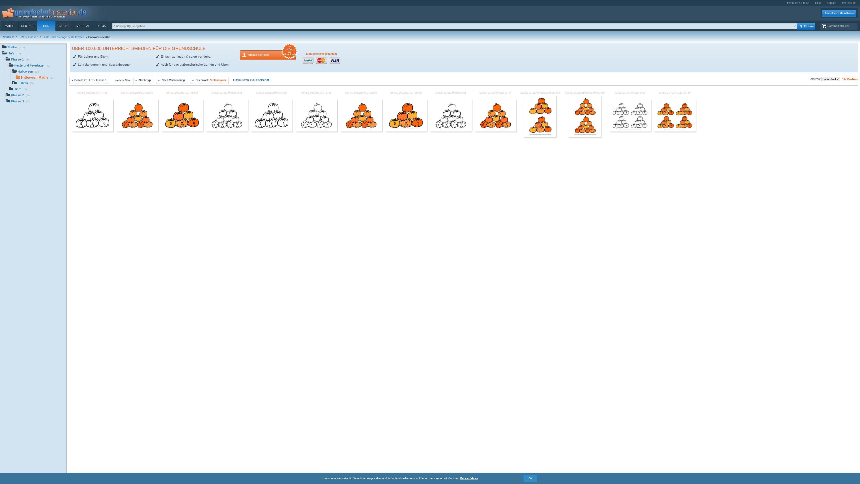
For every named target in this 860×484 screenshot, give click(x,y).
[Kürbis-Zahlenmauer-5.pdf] (271, 130)
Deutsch (27, 26)
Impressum (849, 2)
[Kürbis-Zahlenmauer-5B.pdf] (406, 130)
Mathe (9, 26)
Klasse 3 (20, 101)
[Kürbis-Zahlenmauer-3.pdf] (227, 130)
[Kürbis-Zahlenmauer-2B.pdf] (137, 130)
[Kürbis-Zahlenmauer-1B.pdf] (495, 130)
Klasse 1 (33, 37)
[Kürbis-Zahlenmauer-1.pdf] (316, 130)
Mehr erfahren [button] (469, 478)
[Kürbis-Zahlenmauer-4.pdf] (92, 130)
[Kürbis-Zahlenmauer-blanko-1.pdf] (539, 136)
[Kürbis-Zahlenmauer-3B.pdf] (361, 130)
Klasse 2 (20, 95)
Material (83, 26)
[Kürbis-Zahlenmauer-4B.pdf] (182, 130)
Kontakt (831, 2)
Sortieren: (815, 79)
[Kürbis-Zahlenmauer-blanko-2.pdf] (584, 136)
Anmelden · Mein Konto (839, 13)
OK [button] (531, 478)
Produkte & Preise (798, 2)
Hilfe (818, 2)
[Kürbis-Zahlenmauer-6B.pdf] (675, 130)
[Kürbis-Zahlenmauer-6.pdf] (630, 130)
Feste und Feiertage (55, 37)
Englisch (64, 26)
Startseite (9, 37)
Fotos (101, 26)
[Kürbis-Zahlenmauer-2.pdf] (451, 130)
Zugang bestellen (271, 53)
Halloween (77, 37)
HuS (46, 26)
